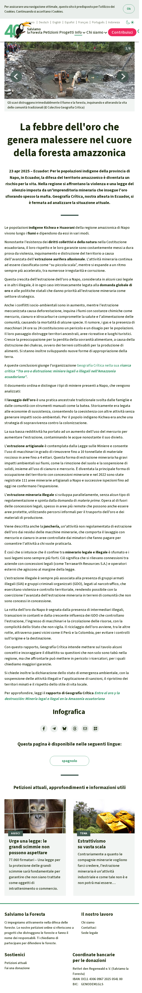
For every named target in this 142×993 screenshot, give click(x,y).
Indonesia (114, 22)
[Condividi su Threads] (74, 728)
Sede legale (89, 933)
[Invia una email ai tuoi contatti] (85, 728)
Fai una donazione (17, 968)
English (57, 22)
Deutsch (44, 22)
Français (83, 22)
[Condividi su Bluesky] (64, 728)
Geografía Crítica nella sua (67, 371)
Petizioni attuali (15, 963)
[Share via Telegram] (54, 728)
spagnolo (69, 760)
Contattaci (88, 927)
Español (69, 22)
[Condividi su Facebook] (43, 728)
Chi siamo (88, 922)
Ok (129, 9)
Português (98, 22)
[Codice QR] (95, 728)
